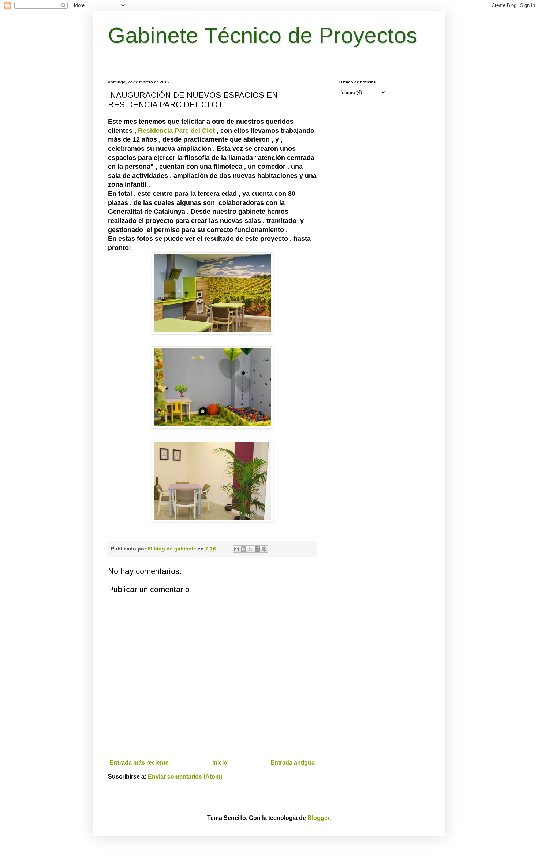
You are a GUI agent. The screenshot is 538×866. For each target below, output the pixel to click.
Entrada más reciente (139, 762)
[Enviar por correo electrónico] (236, 549)
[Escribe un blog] (243, 549)
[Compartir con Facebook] (257, 549)
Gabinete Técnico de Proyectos (262, 35)
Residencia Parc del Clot (176, 130)
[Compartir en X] (250, 549)
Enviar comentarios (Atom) (185, 776)
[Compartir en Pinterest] (264, 549)
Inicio (219, 762)
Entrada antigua (292, 762)
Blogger (318, 818)
